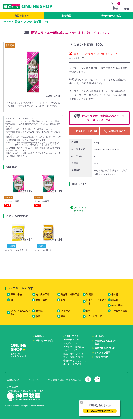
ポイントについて (72, 364)
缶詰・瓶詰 (117, 305)
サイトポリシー (33, 380)
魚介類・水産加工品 (70, 294)
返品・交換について (73, 357)
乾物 (17, 21)
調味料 (114, 300)
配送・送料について (73, 354)
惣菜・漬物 (41, 300)
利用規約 (99, 336)
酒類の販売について (105, 348)
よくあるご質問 (102, 352)
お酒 (38, 316)
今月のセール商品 (111, 15)
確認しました (68, 223)
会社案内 (11, 380)
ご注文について (71, 340)
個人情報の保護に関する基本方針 (65, 380)
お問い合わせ (101, 357)
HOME (7, 21)
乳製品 (89, 294)
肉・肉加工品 (42, 294)
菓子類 (39, 311)
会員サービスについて (74, 360)
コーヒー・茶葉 (119, 311)
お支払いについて (72, 343)
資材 (63, 316)
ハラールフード (94, 316)
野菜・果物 (16, 294)
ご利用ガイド (71, 336)
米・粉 (114, 294)
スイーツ (65, 311)
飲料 (88, 311)
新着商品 (66, 15)
